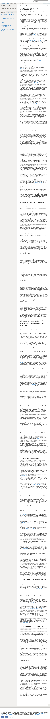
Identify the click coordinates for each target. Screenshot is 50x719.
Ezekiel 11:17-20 (26, 428)
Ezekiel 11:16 (22, 398)
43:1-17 (43, 618)
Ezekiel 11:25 (38, 681)
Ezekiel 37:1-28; (25, 522)
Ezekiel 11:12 (22, 279)
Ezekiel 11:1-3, (34, 384)
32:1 (32, 522)
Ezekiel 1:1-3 (38, 623)
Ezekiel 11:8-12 (41, 126)
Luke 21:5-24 (39, 608)
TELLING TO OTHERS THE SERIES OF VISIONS (7, 30)
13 (37, 384)
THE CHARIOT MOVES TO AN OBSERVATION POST (6, 26)
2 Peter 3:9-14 (39, 588)
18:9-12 (26, 361)
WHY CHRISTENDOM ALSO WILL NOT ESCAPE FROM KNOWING (7, 15)
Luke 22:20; (39, 216)
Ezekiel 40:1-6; (39, 618)
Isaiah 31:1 (31, 232)
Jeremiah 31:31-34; (34, 216)
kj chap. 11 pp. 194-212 (5, 3)
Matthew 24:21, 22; (35, 466)
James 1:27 (36, 318)
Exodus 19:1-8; (38, 182)
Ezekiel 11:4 (41, 60)
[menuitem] (1, 1)
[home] (1, 1)
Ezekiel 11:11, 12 (28, 200)
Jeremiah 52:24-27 (34, 148)
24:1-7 (42, 182)
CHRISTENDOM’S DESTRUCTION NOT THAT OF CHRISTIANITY (7, 19)
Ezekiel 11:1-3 (32, 23)
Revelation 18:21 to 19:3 (24, 475)
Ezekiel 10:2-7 (35, 103)
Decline (6, 717)
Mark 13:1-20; (34, 608)
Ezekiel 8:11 (34, 34)
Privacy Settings (37, 714)
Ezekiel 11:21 (39, 438)
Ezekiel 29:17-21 (26, 622)
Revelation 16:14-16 (42, 466)
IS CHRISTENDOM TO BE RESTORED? (7, 22)
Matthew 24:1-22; (29, 608)
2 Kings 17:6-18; (22, 361)
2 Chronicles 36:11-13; (33, 40)
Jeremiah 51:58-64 (23, 491)
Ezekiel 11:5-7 (36, 82)
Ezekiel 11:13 (28, 293)
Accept (2, 717)
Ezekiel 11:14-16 (22, 347)
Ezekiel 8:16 (26, 32)
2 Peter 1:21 (21, 63)
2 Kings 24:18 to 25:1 (41, 40)
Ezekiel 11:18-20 (25, 548)
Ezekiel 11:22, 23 (32, 602)
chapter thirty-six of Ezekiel (30, 528)
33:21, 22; (29, 522)
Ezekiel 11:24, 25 (38, 643)
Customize (11, 717)
